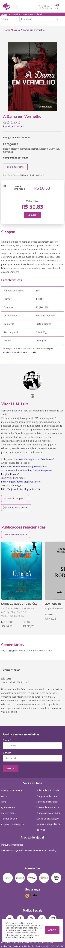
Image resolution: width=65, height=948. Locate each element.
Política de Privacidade (22, 937)
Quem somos (8, 807)
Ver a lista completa (15, 534)
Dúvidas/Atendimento (12, 790)
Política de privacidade (47, 790)
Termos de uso (9, 818)
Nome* (7, 740)
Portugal (13, 14)
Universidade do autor (47, 807)
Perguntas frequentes (12, 844)
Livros (15, 29)
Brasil (4, 14)
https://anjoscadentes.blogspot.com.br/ (21, 481)
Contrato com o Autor (12, 824)
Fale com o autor (17, 507)
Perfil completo (16, 498)
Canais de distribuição (47, 818)
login (11, 650)
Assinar (11, 768)
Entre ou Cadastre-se (46, 7)
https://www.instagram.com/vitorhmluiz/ (33, 459)
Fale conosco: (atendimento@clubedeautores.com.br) (28, 850)
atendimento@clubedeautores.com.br (19, 352)
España (23, 14)
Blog (3, 801)
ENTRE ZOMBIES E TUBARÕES (19, 603)
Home (7, 29)
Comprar (32, 214)
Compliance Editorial (46, 796)
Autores (5, 796)
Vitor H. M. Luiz (16, 126)
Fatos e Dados (8, 812)
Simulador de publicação (48, 827)
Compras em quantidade (49, 812)
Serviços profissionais (47, 801)
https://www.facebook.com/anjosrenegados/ (24, 466)
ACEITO (52, 930)
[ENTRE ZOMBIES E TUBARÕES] (21, 571)
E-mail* (7, 752)
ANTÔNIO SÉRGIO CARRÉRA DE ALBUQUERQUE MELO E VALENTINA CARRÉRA (17, 612)
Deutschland (35, 14)
